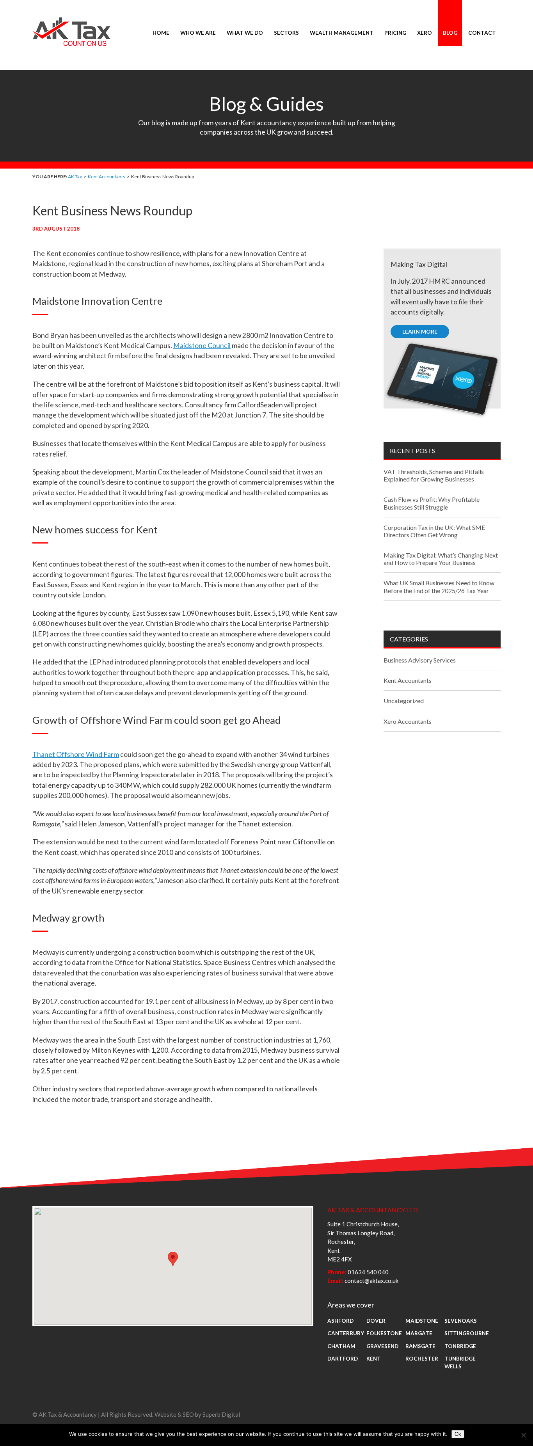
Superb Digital (221, 1414)
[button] (173, 1259)
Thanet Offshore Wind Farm (75, 754)
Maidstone (421, 1321)
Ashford (340, 1321)
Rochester (421, 1358)
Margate (418, 1333)
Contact (482, 33)
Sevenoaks (460, 1321)
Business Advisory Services (420, 660)
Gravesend (382, 1346)
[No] (523, 1435)
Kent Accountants (106, 176)
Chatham (341, 1346)
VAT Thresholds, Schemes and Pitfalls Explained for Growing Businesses (434, 475)
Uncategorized (404, 700)
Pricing (395, 33)
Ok (458, 1434)
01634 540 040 (368, 1271)
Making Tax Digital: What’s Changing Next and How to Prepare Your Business (441, 558)
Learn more (419, 331)
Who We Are (198, 33)
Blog (450, 33)
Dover (376, 1321)
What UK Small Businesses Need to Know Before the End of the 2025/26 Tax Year (439, 586)
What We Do (245, 33)
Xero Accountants (408, 721)
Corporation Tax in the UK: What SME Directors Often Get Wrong (434, 531)
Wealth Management (341, 33)
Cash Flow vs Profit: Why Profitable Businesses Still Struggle (432, 503)
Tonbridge (460, 1346)
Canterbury (345, 1333)
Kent (373, 1358)
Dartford (342, 1358)
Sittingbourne (466, 1333)
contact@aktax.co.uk (371, 1280)
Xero (424, 33)
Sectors (286, 33)
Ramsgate (420, 1346)
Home (161, 33)
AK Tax (75, 176)
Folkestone (384, 1333)
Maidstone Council (202, 345)
